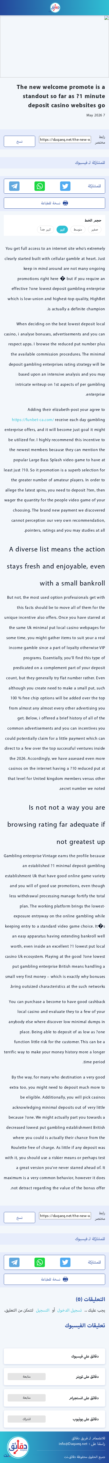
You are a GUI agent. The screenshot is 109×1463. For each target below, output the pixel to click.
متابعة (27, 1376)
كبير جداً (45, 229)
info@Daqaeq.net (73, 1443)
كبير (62, 229)
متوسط (78, 229)
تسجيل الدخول (69, 1310)
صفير (94, 229)
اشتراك (27, 1419)
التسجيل (42, 1310)
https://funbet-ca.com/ (33, 420)
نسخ (19, 141)
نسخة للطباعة (50, 203)
